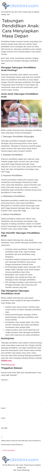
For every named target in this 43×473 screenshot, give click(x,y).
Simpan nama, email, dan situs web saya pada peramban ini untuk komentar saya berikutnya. (21, 443)
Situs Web (4, 428)
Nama (3, 408)
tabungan (11, 364)
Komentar (4, 380)
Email (3, 418)
